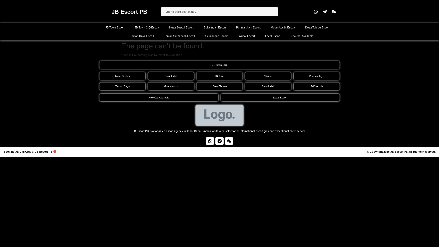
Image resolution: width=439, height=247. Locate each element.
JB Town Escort (114, 27)
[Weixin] (229, 141)
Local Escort (272, 36)
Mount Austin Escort (283, 27)
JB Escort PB (129, 12)
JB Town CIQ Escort (147, 27)
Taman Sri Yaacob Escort (179, 36)
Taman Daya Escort (142, 36)
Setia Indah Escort (216, 36)
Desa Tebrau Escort (317, 27)
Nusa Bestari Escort (181, 27)
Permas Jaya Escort (248, 27)
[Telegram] (219, 141)
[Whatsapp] (210, 141)
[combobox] (219, 11)
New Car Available (301, 36)
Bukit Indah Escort (215, 27)
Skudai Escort (246, 36)
